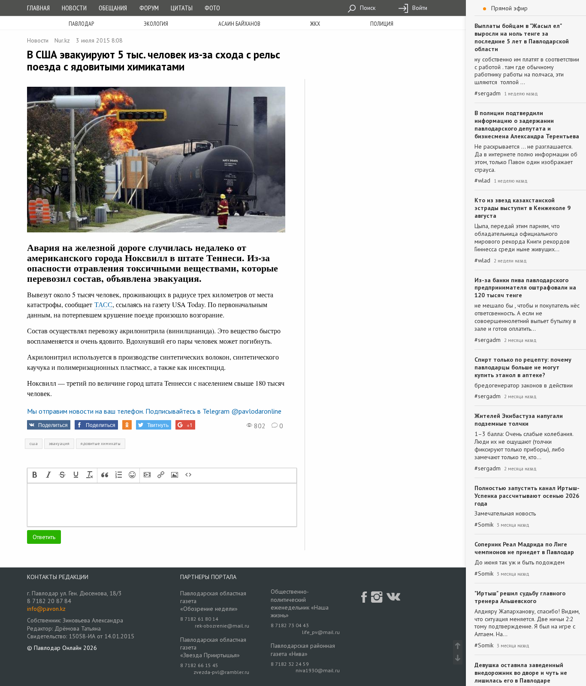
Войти (419, 8)
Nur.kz (62, 40)
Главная (38, 7)
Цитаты (182, 7)
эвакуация (59, 443)
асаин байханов (239, 23)
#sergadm (487, 93)
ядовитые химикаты (101, 443)
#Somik (483, 524)
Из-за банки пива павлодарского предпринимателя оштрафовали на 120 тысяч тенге (525, 287)
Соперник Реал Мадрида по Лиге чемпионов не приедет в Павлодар (524, 548)
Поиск (366, 8)
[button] (34, 475)
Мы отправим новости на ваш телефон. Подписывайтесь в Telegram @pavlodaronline (154, 411)
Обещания (113, 7)
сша (34, 443)
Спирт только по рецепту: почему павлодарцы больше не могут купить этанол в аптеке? (522, 367)
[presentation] (35, 476)
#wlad (482, 180)
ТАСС (103, 304)
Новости (74, 7)
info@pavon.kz (46, 609)
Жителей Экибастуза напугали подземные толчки (518, 419)
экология (156, 23)
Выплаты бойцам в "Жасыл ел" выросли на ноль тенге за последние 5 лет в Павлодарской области (521, 37)
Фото (212, 7)
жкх (315, 23)
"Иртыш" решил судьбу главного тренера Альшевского (519, 597)
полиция (381, 23)
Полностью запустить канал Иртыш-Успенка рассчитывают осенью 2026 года (527, 495)
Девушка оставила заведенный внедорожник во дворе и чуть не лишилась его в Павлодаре (520, 672)
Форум (149, 7)
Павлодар (81, 23)
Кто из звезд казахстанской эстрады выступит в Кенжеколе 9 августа (522, 208)
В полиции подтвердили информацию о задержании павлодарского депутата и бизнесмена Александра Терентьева (526, 124)
